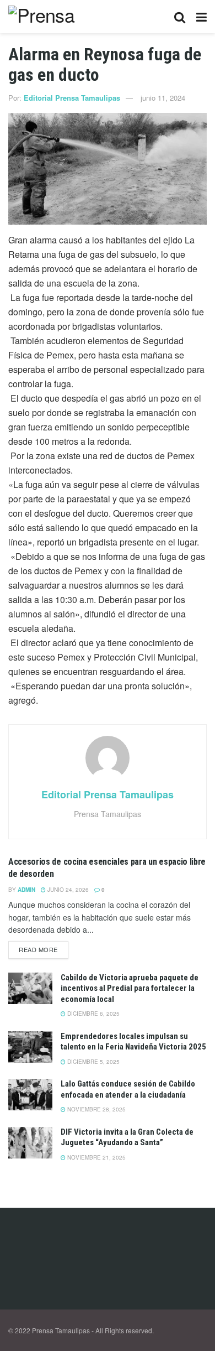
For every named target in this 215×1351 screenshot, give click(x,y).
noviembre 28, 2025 (96, 1109)
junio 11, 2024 (163, 97)
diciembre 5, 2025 (93, 1062)
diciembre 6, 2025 (93, 1013)
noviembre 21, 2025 (96, 1157)
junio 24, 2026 (67, 889)
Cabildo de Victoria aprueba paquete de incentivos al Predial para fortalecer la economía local (129, 988)
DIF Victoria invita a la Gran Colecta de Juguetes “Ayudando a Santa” (127, 1137)
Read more (38, 949)
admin (26, 889)
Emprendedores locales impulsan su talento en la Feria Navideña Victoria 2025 (133, 1041)
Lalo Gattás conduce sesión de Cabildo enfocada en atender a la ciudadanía (128, 1089)
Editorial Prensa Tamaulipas (72, 97)
